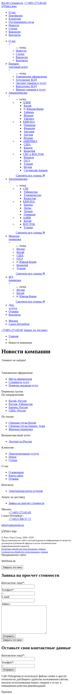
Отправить (8, 636)
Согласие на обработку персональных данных (24, 551)
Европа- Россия (18, 407)
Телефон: (7, 589)
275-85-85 (12, 330)
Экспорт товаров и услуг (31, 83)
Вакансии (22, 57)
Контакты (22, 60)
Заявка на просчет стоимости (26, 503)
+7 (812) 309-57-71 (20, 518)
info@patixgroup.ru (12, 525)
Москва (13, 320)
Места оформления (20, 378)
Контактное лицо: (13, 582)
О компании (16, 472)
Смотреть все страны (30, 175)
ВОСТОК (29, 224)
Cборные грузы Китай (22, 422)
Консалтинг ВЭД (26, 86)
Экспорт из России (20, 441)
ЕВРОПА (29, 121)
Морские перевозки (21, 429)
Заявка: (5, 603)
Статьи (20, 53)
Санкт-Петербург (19, 324)
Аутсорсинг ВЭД (26, 79)
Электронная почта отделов (26, 490)
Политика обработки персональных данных (23, 549)
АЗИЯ (27, 102)
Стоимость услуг (19, 382)
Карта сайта (16, 475)
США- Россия (17, 410)
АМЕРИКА (30, 141)
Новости (21, 50)
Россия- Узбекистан (21, 404)
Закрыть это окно (12, 567)
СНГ (26, 188)
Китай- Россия (17, 400)
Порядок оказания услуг (23, 385)
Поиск (13, 456)
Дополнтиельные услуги (24, 453)
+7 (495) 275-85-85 (35, 2)
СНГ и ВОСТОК (33, 154)
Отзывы (13, 478)
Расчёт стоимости (12, 2)
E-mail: (5, 596)
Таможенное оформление (31, 76)
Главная (13, 336)
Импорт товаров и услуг (31, 89)
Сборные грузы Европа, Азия (27, 425)
